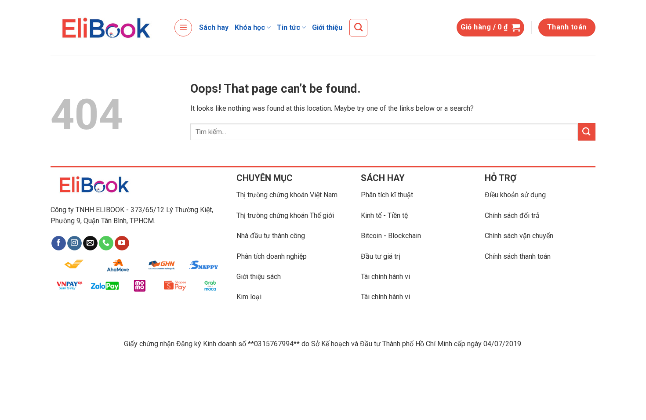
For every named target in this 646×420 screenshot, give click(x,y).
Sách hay (214, 27)
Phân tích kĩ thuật (387, 195)
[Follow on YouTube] (122, 243)
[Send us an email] (90, 243)
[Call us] (106, 243)
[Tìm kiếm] (358, 27)
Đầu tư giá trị (380, 256)
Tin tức (288, 27)
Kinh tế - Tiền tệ (384, 215)
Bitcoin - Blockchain (391, 236)
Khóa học (250, 27)
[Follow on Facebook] (58, 243)
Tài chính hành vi (385, 276)
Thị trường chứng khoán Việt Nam (287, 195)
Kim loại (248, 297)
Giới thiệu (327, 27)
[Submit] (586, 131)
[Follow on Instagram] (74, 243)
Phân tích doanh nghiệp (271, 256)
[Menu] (183, 27)
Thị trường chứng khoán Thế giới (285, 215)
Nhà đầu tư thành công (270, 236)
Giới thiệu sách (258, 276)
